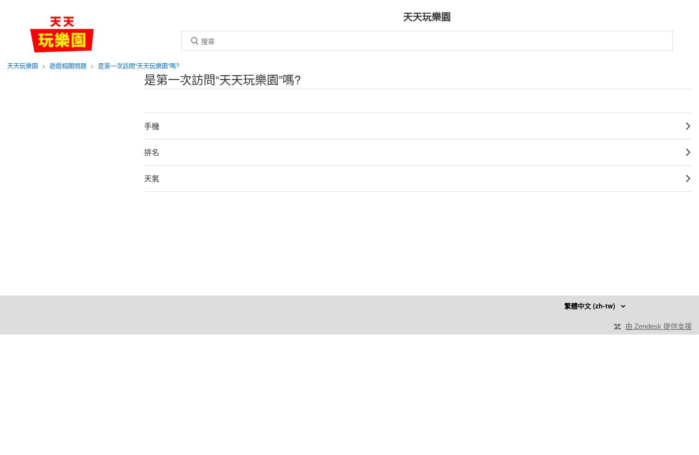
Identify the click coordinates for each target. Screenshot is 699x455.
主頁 (61, 35)
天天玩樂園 (22, 65)
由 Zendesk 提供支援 (658, 326)
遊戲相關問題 (68, 65)
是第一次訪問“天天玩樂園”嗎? (138, 65)
